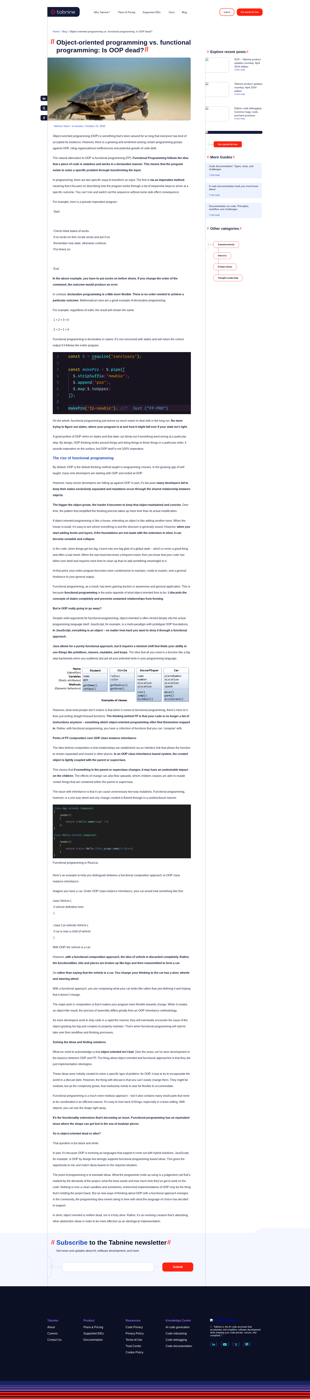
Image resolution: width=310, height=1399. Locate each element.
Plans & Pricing (93, 1327)
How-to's (222, 255)
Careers (52, 1333)
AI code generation (178, 1327)
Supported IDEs (93, 1333)
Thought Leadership (228, 278)
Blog (64, 31)
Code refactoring (176, 1333)
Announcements (226, 244)
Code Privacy (134, 1327)
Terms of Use (134, 1339)
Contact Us (54, 1339)
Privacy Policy (135, 1333)
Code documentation (179, 1346)
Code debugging (176, 1339)
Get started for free (250, 12)
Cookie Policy (134, 1352)
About (51, 1327)
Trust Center (133, 1346)
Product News (225, 267)
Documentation (93, 1339)
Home (56, 31)
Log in (227, 12)
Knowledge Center (178, 1320)
